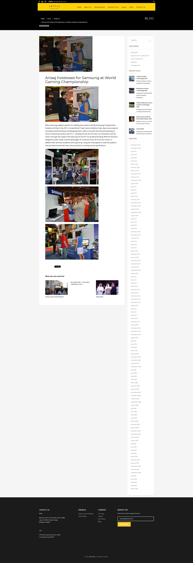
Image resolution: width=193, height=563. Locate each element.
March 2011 (134, 318)
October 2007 (135, 437)
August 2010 (134, 338)
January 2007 (135, 463)
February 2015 (135, 199)
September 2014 (136, 212)
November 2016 (136, 148)
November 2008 (136, 395)
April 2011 (134, 315)
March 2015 (134, 196)
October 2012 (135, 267)
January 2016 (135, 171)
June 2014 (134, 222)
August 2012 (134, 273)
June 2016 (134, 154)
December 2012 (135, 260)
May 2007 (134, 450)
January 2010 (135, 354)
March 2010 (134, 350)
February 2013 (135, 254)
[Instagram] (45, 1)
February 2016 (135, 167)
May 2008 (134, 415)
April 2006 (134, 485)
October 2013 (135, 238)
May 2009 (134, 376)
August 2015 (134, 183)
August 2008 (134, 405)
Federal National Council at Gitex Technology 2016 (144, 105)
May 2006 (134, 482)
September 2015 (136, 180)
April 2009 (134, 379)
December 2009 (135, 357)
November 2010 (136, 331)
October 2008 (135, 399)
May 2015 (134, 190)
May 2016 (134, 158)
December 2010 (135, 328)
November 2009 (136, 360)
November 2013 (136, 235)
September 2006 (136, 473)
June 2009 (134, 373)
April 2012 (134, 283)
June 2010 (134, 344)
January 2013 (135, 257)
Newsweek (99, 297)
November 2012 (136, 264)
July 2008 (133, 408)
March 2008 (134, 421)
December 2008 (135, 392)
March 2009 (134, 383)
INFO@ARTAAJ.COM (59, 1)
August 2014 (134, 215)
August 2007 (134, 440)
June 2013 (134, 241)
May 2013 (134, 244)
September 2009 (136, 367)
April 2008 (134, 418)
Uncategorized (135, 65)
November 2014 (136, 206)
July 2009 (133, 370)
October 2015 (135, 177)
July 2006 (133, 476)
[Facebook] (39, 1)
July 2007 (133, 444)
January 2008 (135, 428)
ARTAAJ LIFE (134, 52)
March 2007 (134, 456)
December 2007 (135, 431)
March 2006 (134, 489)
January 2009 (135, 389)
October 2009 (135, 363)
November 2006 (136, 466)
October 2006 (135, 469)
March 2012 (134, 286)
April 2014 (134, 228)
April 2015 (134, 193)
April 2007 (134, 453)
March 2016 (134, 164)
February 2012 (135, 289)
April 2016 (134, 161)
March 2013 (134, 251)
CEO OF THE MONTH (137, 59)
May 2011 (134, 312)
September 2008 (136, 402)
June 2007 (134, 447)
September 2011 (136, 302)
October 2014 (135, 209)
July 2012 (133, 277)
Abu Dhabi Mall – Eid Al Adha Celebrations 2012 (80, 283)
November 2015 (136, 174)
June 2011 (134, 309)
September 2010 (136, 334)
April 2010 (134, 347)
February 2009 (135, 386)
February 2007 (135, 460)
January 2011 (135, 325)
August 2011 (134, 305)
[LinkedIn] (42, 1)
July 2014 (133, 219)
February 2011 (135, 322)
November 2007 (136, 434)
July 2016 (133, 151)
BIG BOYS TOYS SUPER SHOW (140, 56)
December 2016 (135, 145)
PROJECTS (73, 67)
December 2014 (135, 203)
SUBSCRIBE (124, 524)
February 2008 (135, 424)
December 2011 (135, 296)
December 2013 (135, 232)
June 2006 (134, 479)
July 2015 (133, 187)
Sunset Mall (140, 129)
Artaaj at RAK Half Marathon (54, 297)
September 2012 (136, 270)
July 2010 (133, 341)
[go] (149, 40)
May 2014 (134, 225)
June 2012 (134, 280)
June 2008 (134, 411)
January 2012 (135, 293)
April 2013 (134, 248)
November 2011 (136, 299)
